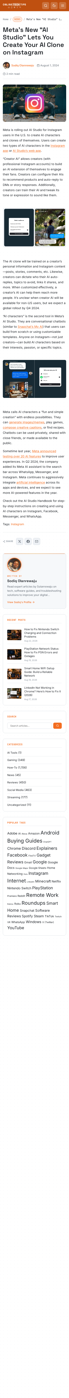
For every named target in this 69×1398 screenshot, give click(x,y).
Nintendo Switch (19, 888)
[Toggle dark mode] (54, 5)
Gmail (28, 862)
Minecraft (43, 881)
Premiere (12, 896)
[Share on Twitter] (19, 541)
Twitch (58, 916)
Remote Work (42, 895)
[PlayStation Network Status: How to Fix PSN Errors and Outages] (14, 654)
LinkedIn (30, 882)
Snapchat (27, 910)
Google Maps (21, 868)
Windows (33, 922)
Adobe (12, 833)
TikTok (49, 916)
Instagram (17, 524)
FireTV (32, 855)
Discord (29, 848)
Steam (39, 916)
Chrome (14, 848)
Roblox (10, 904)
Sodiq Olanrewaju (22, 65)
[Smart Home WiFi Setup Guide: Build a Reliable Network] (14, 674)
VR (8, 922)
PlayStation (42, 887)
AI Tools (12, 752)
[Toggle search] (45, 5)
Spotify (27, 916)
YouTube (15, 927)
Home (5, 19)
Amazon (34, 833)
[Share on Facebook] (28, 541)
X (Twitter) (48, 922)
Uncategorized (16, 804)
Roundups (33, 903)
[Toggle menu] (62, 5)
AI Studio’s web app (27, 150)
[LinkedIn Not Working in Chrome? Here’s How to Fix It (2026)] (14, 693)
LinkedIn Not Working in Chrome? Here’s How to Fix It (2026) (42, 691)
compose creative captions (22, 427)
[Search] (57, 726)
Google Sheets (37, 867)
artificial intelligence (30, 482)
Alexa (24, 833)
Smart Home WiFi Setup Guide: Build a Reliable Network (39, 672)
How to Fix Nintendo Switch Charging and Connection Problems (41, 633)
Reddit (21, 896)
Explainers (46, 848)
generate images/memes (26, 422)
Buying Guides (24, 841)
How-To (12, 767)
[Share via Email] (36, 541)
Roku (17, 903)
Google (40, 861)
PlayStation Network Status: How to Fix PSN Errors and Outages (41, 652)
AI (19, 833)
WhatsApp (18, 922)
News (17, 19)
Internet (16, 881)
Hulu (26, 874)
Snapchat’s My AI (30, 326)
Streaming (13, 797)
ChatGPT (47, 842)
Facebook (17, 855)
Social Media (15, 790)
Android (50, 833)
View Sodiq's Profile (19, 602)
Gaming (12, 760)
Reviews (12, 782)
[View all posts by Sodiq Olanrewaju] (34, 565)
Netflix (56, 881)
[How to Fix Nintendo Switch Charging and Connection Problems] (14, 635)
